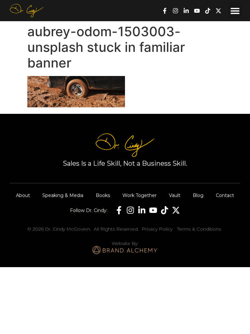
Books (103, 195)
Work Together (139, 195)
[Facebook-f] (165, 11)
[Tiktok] (208, 11)
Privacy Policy (157, 229)
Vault (174, 195)
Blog (198, 195)
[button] (235, 10)
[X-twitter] (218, 11)
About (23, 195)
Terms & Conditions (199, 229)
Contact (225, 195)
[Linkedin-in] (186, 11)
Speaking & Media (62, 195)
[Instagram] (175, 11)
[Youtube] (197, 11)
